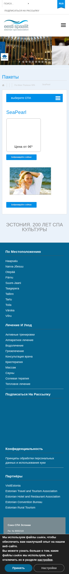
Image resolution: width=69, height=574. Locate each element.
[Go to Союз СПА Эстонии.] (4, 85)
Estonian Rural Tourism (20, 507)
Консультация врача (19, 356)
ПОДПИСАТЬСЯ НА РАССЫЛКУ (21, 10)
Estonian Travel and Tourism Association (31, 491)
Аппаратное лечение (19, 340)
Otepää (10, 272)
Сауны (9, 373)
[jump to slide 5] (36, 61)
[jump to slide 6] (39, 61)
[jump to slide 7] (42, 61)
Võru (8, 315)
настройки (45, 560)
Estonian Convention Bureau (23, 502)
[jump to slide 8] (45, 61)
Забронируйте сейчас (21, 157)
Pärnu (9, 277)
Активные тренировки (20, 334)
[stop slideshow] (49, 61)
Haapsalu (11, 261)
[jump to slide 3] (29, 61)
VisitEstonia (13, 485)
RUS (61, 3)
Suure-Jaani (13, 283)
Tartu (8, 299)
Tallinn (9, 294)
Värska (9, 310)
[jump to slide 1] (23, 61)
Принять (18, 568)
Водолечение (14, 345)
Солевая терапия (17, 378)
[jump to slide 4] (32, 61)
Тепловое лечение (17, 384)
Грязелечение (14, 351)
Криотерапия (14, 362)
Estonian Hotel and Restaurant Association (32, 496)
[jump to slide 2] (26, 61)
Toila (8, 305)
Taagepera (12, 288)
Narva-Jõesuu (14, 266)
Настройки (49, 568)
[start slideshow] (20, 61)
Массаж (10, 367)
